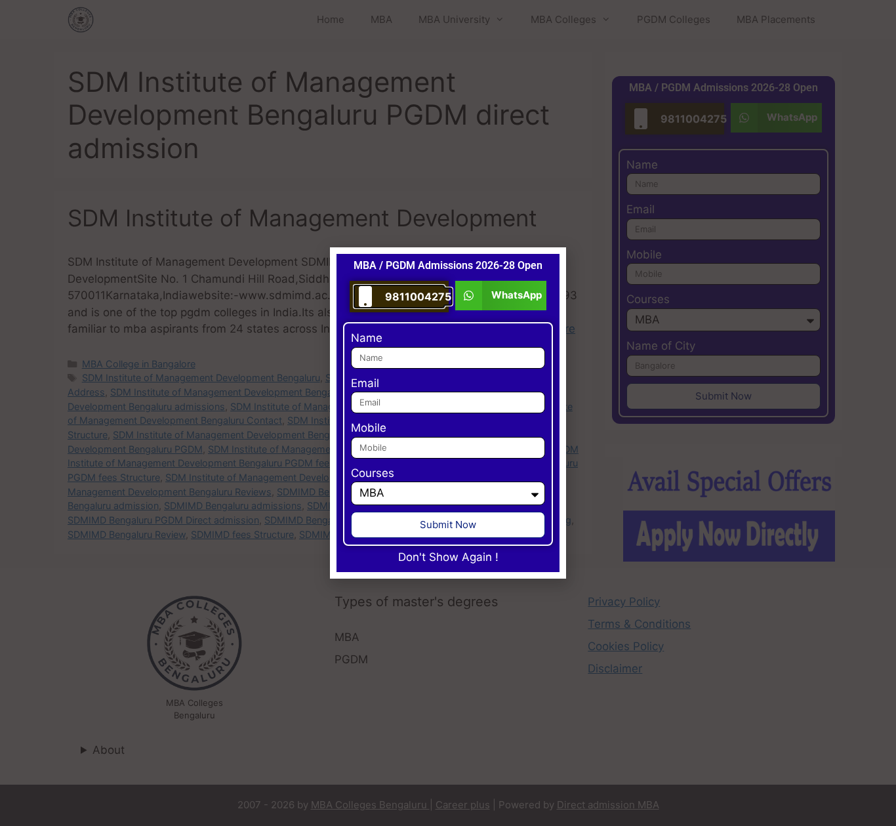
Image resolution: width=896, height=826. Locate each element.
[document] (448, 413)
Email (365, 383)
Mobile (368, 427)
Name (366, 337)
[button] (500, 295)
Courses (372, 473)
